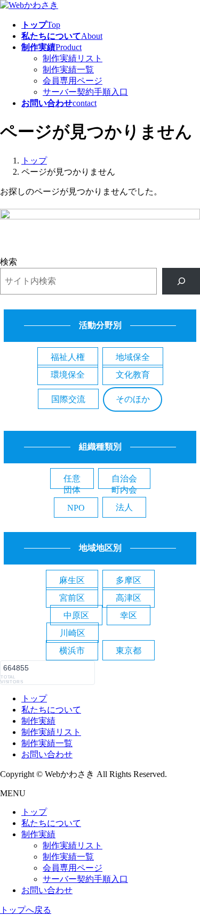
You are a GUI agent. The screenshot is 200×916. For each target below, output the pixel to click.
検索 (8, 261)
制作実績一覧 (68, 69)
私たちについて (51, 709)
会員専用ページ (72, 80)
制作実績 (38, 720)
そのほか (133, 399)
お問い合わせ (47, 754)
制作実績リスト (72, 58)
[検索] (181, 281)
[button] (67, 357)
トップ (34, 698)
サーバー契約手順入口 (85, 91)
